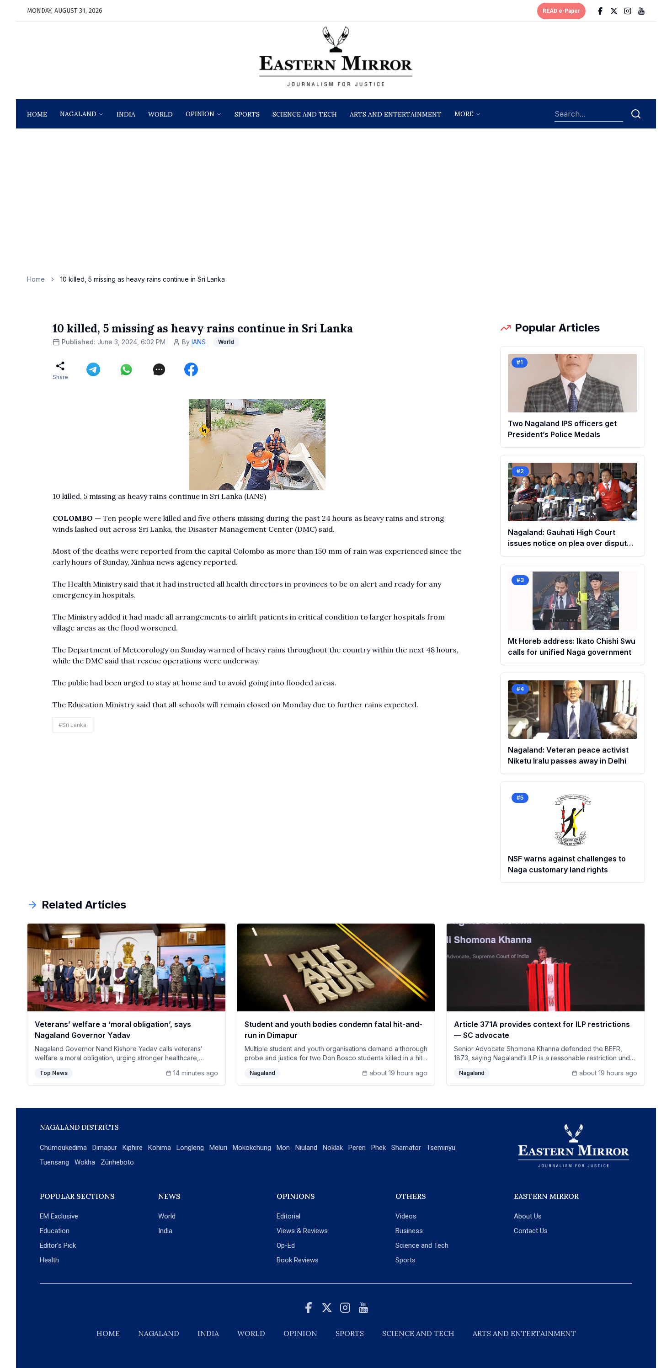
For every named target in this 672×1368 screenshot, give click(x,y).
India (126, 114)
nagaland (78, 114)
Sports (405, 1260)
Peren (357, 1148)
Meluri (218, 1148)
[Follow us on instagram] (627, 11)
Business (409, 1231)
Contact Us (531, 1231)
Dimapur (104, 1148)
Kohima (159, 1148)
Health (49, 1260)
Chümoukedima (63, 1148)
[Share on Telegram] (93, 369)
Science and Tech (421, 1245)
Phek (378, 1148)
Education (54, 1231)
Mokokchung (252, 1148)
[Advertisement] (336, 206)
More (464, 114)
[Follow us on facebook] (600, 11)
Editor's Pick (58, 1245)
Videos (405, 1216)
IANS (199, 342)
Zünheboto (117, 1162)
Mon (283, 1148)
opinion (200, 114)
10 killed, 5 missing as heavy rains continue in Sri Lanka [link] (142, 279)
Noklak (333, 1148)
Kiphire (133, 1148)
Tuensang (54, 1162)
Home (37, 114)
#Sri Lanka (72, 724)
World (160, 114)
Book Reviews (298, 1260)
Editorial (288, 1216)
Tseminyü (441, 1148)
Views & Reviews (302, 1231)
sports (247, 114)
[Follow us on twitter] (614, 11)
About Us (528, 1216)
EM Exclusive (59, 1216)
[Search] (636, 114)
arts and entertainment (396, 114)
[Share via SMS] (159, 369)
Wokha (85, 1162)
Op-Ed (286, 1245)
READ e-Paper (561, 11)
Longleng (190, 1148)
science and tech (304, 114)
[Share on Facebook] (191, 369)
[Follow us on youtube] (641, 11)
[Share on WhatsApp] (126, 369)
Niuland (306, 1148)
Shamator (406, 1148)
